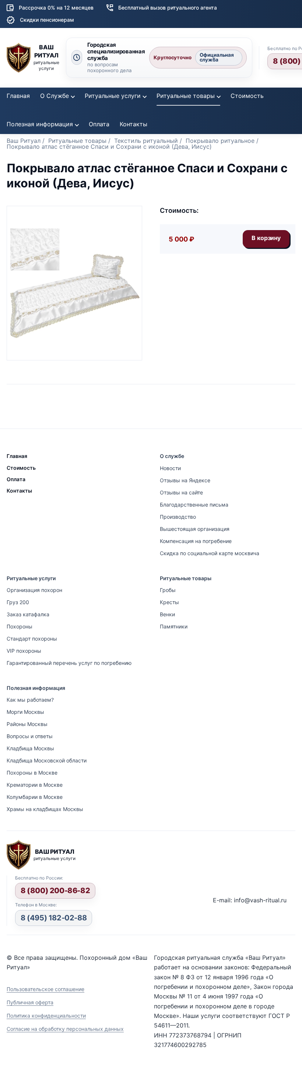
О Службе (54, 95)
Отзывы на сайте (181, 492)
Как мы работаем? (30, 700)
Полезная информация (40, 124)
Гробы (168, 590)
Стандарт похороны (32, 638)
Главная (18, 95)
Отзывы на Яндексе (185, 480)
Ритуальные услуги (113, 95)
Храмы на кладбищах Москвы (45, 809)
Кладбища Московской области (47, 760)
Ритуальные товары (186, 95)
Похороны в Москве (32, 772)
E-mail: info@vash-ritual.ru (250, 900)
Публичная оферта (30, 1002)
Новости (170, 468)
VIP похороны (24, 651)
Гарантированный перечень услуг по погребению (69, 663)
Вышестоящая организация (194, 529)
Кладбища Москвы (30, 748)
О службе (172, 456)
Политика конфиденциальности (46, 1015)
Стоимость (247, 95)
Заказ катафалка (28, 614)
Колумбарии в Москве (35, 797)
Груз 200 (18, 602)
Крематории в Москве (35, 785)
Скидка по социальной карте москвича (209, 553)
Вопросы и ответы (30, 736)
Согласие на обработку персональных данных (65, 1029)
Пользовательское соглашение (45, 989)
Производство (178, 517)
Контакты (133, 124)
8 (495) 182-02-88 (54, 917)
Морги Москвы (25, 712)
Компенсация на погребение (196, 541)
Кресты (169, 602)
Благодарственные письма (194, 504)
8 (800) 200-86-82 (55, 890)
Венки (167, 614)
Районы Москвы (27, 724)
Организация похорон (34, 590)
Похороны (19, 626)
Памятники (173, 626)
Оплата (99, 124)
